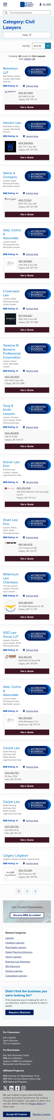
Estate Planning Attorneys (18, 952)
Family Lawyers (13, 957)
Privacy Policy (36, 1103)
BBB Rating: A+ (11, 711)
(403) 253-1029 (24, 488)
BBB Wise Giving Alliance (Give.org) (21, 1078)
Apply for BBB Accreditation (17, 1061)
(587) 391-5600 (25, 261)
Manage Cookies (41, 1114)
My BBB (47, 4)
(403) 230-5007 (12, 377)
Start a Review (10, 1040)
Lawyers (9, 938)
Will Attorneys (12, 966)
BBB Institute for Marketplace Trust (21, 1076)
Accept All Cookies (16, 1114)
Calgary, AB (29, 58)
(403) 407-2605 (25, 93)
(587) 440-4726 (25, 544)
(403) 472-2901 (25, 870)
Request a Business (19, 1012)
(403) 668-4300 (25, 602)
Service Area (32, 86)
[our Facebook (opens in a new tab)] (17, 1089)
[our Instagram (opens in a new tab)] (23, 1089)
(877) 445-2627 (25, 315)
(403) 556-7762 (12, 773)
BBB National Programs (15, 1081)
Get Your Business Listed (16, 1055)
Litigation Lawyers (14, 942)
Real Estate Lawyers (15, 947)
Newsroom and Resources (16, 1064)
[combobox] (41, 46)
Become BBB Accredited (26, 915)
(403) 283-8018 (12, 433)
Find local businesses (21, 12)
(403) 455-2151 (25, 657)
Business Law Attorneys (17, 961)
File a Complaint (11, 1043)
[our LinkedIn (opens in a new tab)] (11, 1089)
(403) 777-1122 (24, 200)
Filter (25, 35)
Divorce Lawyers (14, 971)
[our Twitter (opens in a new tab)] (5, 1089)
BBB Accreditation (12, 1058)
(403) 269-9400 (25, 143)
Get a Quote (27, 107)
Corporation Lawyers (16, 975)
